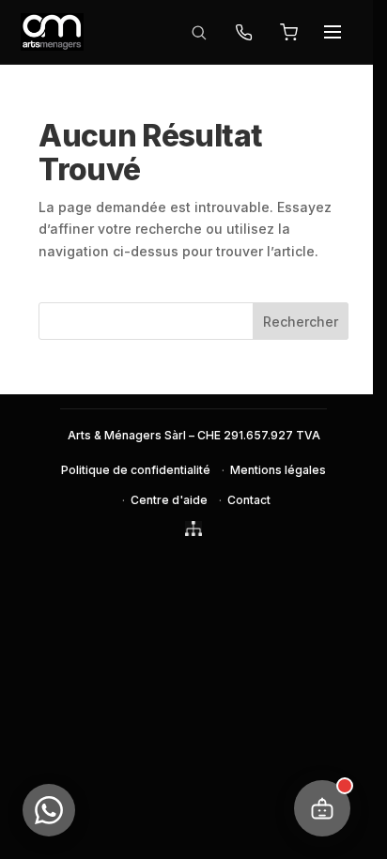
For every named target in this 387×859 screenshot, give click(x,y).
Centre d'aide (169, 500)
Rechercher (300, 322)
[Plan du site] (193, 528)
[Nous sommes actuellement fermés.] (49, 810)
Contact (249, 500)
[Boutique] (288, 32)
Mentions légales (278, 470)
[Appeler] (243, 32)
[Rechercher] (198, 32)
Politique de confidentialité (135, 470)
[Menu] (332, 32)
